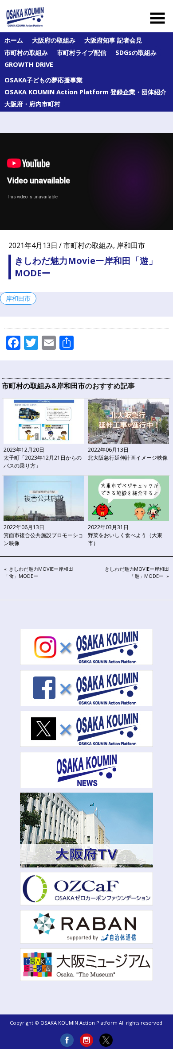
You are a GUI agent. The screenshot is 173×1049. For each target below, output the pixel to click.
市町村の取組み (26, 52)
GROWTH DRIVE (28, 64)
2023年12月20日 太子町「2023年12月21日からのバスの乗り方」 (43, 457)
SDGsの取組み (136, 52)
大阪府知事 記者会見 (113, 40)
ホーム (13, 40)
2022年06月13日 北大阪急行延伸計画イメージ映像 (128, 453)
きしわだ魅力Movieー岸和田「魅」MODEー (136, 572)
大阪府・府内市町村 (32, 104)
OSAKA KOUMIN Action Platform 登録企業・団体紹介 (85, 92)
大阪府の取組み (53, 40)
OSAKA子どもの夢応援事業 (43, 80)
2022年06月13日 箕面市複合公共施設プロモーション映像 (43, 535)
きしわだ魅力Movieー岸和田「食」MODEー (38, 572)
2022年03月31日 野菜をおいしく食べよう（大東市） (125, 535)
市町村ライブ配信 (81, 52)
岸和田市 (131, 245)
